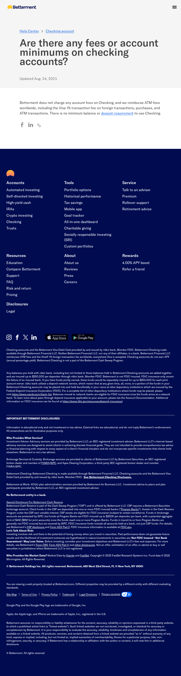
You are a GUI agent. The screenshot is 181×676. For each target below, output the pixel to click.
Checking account (60, 31)
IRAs (10, 209)
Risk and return (18, 288)
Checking (13, 222)
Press (68, 275)
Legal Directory (88, 594)
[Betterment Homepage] (21, 7)
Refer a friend (133, 269)
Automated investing (23, 190)
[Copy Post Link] (39, 125)
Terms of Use (29, 594)
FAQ (9, 282)
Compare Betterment (23, 269)
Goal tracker (74, 215)
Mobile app (73, 209)
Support (12, 275)
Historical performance (82, 196)
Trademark (68, 594)
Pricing (11, 294)
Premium (129, 196)
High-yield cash (18, 202)
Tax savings (73, 202)
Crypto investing (19, 215)
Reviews (71, 269)
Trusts (11, 228)
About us (71, 262)
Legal (10, 311)
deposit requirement (117, 113)
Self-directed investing (24, 196)
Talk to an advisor (136, 190)
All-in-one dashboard (81, 222)
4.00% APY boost (136, 262)
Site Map (11, 594)
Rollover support (135, 202)
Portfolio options (77, 190)
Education (14, 262)
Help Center (29, 31)
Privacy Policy (49, 594)
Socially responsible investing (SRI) (87, 237)
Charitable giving (77, 228)
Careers (70, 282)
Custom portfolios (78, 246)
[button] (174, 7)
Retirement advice (137, 209)
